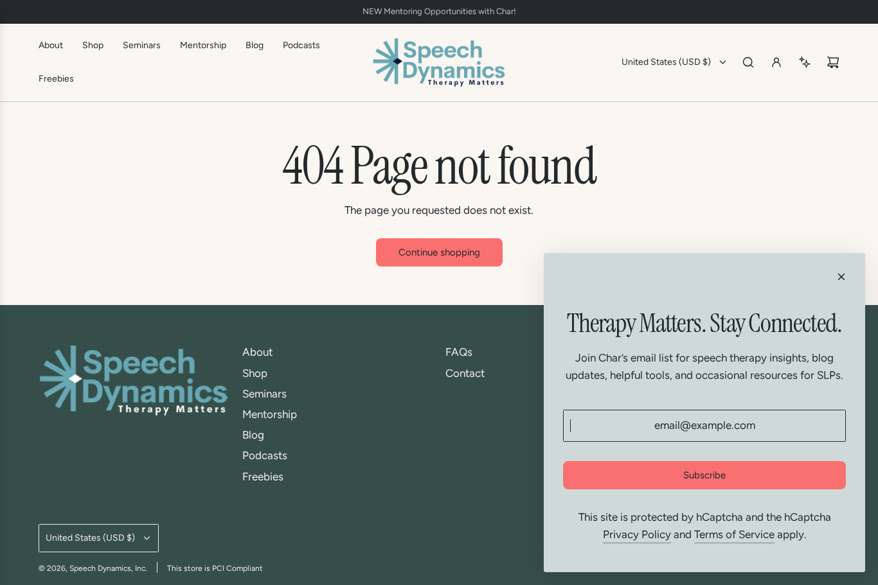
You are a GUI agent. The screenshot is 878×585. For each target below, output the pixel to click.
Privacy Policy (637, 534)
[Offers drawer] (805, 62)
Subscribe (704, 475)
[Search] (748, 62)
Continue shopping (439, 252)
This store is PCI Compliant (215, 568)
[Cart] (833, 62)
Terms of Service (734, 534)
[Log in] (776, 62)
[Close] (841, 277)
